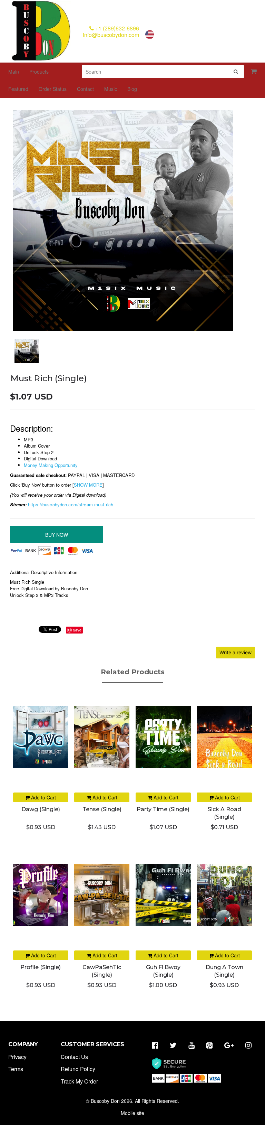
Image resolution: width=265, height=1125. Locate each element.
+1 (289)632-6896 (116, 28)
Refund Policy (78, 1069)
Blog (132, 88)
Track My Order (79, 1081)
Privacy (17, 1057)
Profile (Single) (40, 967)
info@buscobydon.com (111, 35)
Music (110, 88)
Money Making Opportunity (51, 465)
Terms (15, 1069)
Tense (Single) (101, 809)
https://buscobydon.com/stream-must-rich (70, 504)
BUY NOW (56, 534)
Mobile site (132, 1112)
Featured (18, 88)
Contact (85, 88)
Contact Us (74, 1057)
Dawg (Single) (40, 809)
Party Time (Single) (163, 809)
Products (39, 71)
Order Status (53, 88)
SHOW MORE (88, 484)
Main (13, 71)
